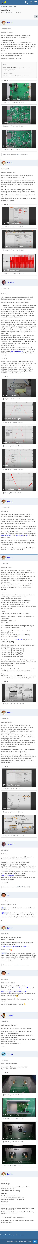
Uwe (4, 908)
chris (4, 953)
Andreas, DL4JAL (20, 535)
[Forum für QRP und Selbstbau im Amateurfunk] (3, 2)
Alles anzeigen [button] (19, 76)
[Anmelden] (31, 2)
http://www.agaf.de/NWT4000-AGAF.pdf (15, 946)
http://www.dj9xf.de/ (17, 351)
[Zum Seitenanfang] (35, 1241)
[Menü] (35, 2)
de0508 (5, 13)
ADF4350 (17, 640)
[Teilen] (36, 16)
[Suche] (26, 2)
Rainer (5, 913)
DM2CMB (19, 887)
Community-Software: (19, 1241)
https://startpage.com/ (19, 988)
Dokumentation (6, 535)
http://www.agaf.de (8, 876)
